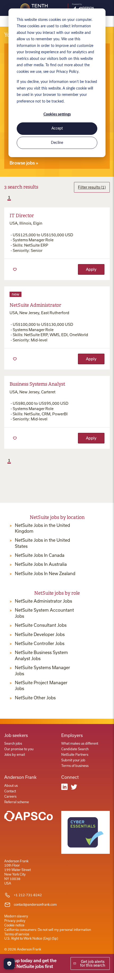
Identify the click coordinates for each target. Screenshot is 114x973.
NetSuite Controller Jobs (39, 643)
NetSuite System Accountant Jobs (44, 613)
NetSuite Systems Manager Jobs (42, 670)
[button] (4, 198)
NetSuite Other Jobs (35, 697)
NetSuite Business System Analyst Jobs (41, 655)
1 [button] (9, 197)
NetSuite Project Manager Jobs (41, 685)
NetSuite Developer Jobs (40, 634)
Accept (57, 128)
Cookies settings (57, 114)
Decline (57, 143)
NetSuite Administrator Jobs (43, 601)
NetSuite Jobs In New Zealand (45, 573)
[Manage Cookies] (9, 963)
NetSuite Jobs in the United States (42, 543)
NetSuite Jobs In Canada (39, 555)
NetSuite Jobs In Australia (41, 564)
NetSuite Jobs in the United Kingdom (42, 528)
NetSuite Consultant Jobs (41, 625)
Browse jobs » (24, 163)
